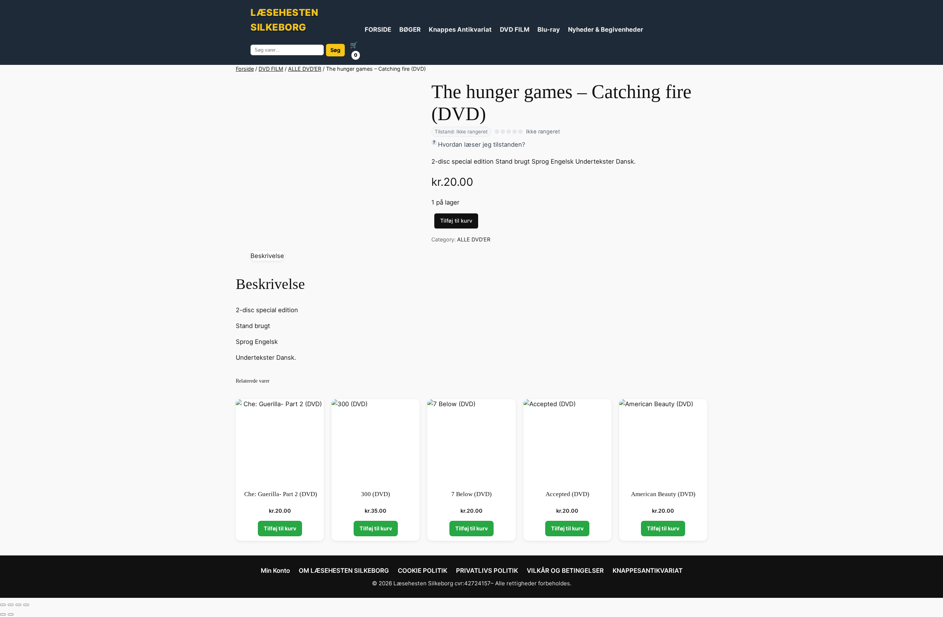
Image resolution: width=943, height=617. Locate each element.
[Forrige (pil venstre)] (3, 614)
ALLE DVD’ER (473, 239)
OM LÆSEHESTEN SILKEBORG (344, 570)
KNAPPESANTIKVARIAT (648, 570)
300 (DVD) (375, 494)
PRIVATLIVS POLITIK (487, 570)
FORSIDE (378, 29)
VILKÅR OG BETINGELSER (565, 570)
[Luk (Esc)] (26, 605)
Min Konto (275, 570)
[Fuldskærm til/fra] (11, 605)
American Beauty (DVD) (663, 494)
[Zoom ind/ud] (3, 605)
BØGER (410, 29)
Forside (245, 69)
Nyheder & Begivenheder (605, 29)
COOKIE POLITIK (422, 570)
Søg (335, 50)
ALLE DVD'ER (304, 69)
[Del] (18, 605)
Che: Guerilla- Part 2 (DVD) (280, 494)
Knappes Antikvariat (460, 29)
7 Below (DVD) (471, 494)
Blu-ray (548, 29)
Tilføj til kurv (456, 220)
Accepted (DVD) (567, 494)
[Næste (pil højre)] (11, 614)
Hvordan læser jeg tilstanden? (481, 144)
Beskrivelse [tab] (267, 255)
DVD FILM (514, 29)
